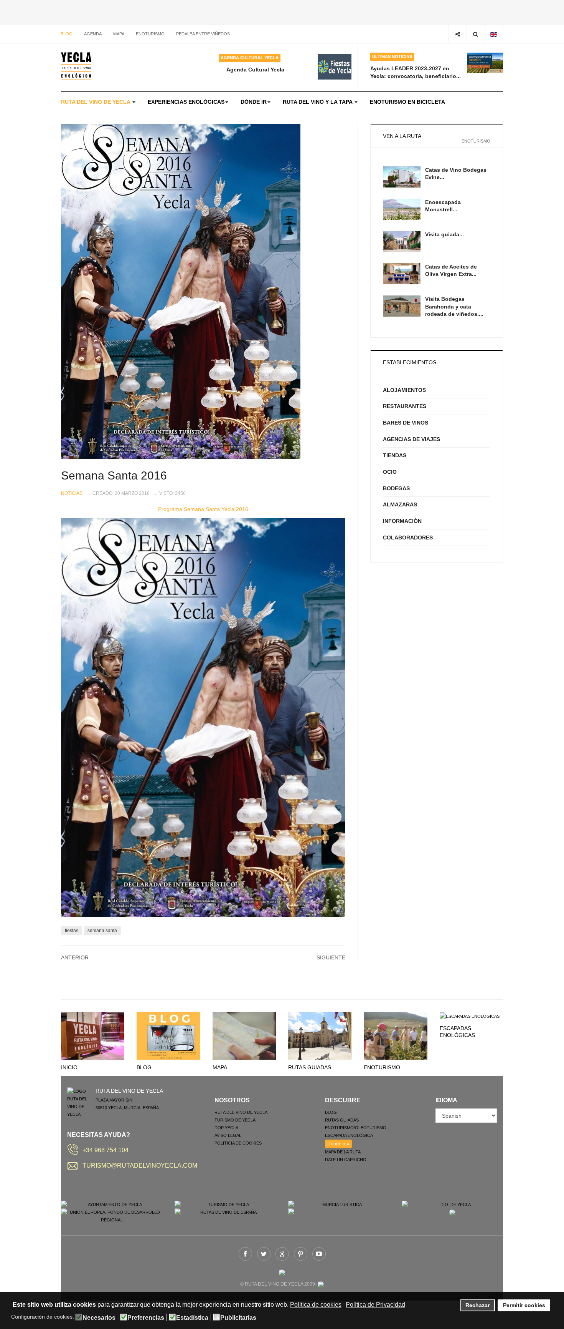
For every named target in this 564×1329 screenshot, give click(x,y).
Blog (67, 34)
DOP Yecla (226, 1127)
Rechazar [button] (477, 1305)
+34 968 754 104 (105, 1150)
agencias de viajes (411, 439)
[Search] (476, 34)
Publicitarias (238, 1318)
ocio (390, 472)
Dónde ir (254, 102)
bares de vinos (405, 423)
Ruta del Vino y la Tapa (318, 102)
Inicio (69, 1067)
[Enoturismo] (395, 1035)
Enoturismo (150, 34)
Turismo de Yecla (235, 1120)
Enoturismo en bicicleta (407, 102)
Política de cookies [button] (315, 1304)
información (402, 521)
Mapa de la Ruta (343, 1152)
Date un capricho (345, 1159)
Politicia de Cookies (238, 1143)
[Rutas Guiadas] (319, 1035)
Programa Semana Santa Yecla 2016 (203, 509)
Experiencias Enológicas (186, 102)
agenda (93, 34)
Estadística (192, 1318)
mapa (118, 34)
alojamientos (404, 390)
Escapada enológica (349, 1135)
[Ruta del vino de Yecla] (76, 66)
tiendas (394, 455)
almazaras (400, 504)
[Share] (458, 34)
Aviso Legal (227, 1135)
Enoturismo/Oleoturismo (355, 1127)
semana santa (102, 930)
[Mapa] (244, 1035)
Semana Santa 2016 (114, 475)
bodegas (396, 488)
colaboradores (408, 537)
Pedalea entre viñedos (203, 34)
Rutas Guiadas (309, 1067)
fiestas (71, 930)
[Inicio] (92, 1035)
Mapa (220, 1067)
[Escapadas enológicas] (470, 1016)
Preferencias (145, 1318)
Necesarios (98, 1318)
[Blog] (168, 1035)
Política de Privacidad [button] (375, 1304)
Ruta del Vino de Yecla (96, 102)
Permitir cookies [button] (524, 1305)
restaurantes (404, 406)
